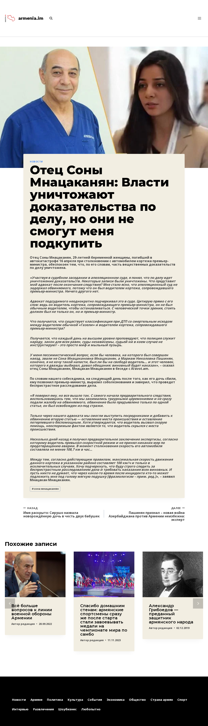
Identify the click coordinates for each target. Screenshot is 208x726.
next (198, 603)
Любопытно (91, 709)
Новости (36, 161)
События (95, 700)
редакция (28, 624)
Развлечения (43, 709)
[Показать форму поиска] (49, 18)
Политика (55, 700)
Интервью (20, 709)
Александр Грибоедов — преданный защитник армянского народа (171, 613)
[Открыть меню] (199, 18)
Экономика (116, 700)
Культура (75, 700)
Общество (137, 700)
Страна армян (162, 700)
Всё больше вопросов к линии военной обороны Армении (31, 611)
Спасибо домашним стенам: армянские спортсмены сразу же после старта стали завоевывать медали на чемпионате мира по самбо (103, 620)
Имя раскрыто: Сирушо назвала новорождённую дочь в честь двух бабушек (61, 512)
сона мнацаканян (45, 489)
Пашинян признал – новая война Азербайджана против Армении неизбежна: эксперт (147, 513)
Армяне (36, 700)
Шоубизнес (67, 709)
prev (10, 603)
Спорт (182, 700)
